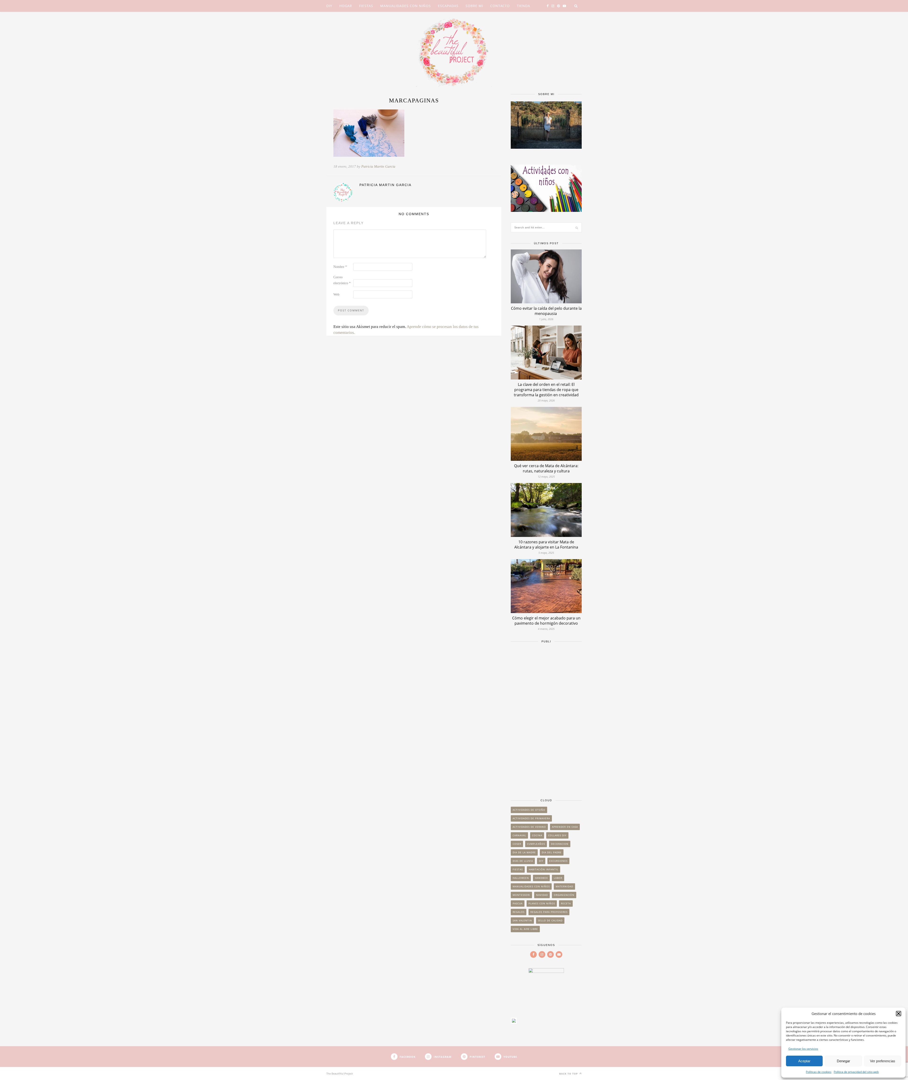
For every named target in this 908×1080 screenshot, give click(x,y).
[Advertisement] (546, 718)
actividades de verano (529, 826)
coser (517, 843)
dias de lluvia (523, 860)
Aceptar (804, 1061)
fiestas (518, 869)
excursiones (558, 860)
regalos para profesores (549, 912)
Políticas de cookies (818, 1072)
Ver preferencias (882, 1061)
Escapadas (448, 6)
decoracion (559, 843)
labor (558, 878)
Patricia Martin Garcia (378, 166)
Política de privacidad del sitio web (856, 1072)
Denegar (843, 1061)
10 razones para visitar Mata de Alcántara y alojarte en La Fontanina (546, 544)
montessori (521, 895)
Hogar (345, 6)
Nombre (340, 267)
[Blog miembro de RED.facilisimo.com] (514, 1022)
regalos (518, 912)
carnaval (519, 835)
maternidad (564, 886)
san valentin (522, 920)
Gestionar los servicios (803, 1049)
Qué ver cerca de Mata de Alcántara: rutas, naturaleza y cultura (546, 468)
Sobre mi (474, 6)
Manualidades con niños (405, 6)
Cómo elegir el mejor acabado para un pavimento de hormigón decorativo (546, 620)
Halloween (521, 878)
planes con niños (541, 903)
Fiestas (366, 6)
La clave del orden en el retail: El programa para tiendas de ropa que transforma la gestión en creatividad (546, 389)
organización (564, 895)
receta (566, 903)
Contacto (500, 6)
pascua (518, 903)
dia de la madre (524, 852)
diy (541, 860)
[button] (898, 1013)
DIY (329, 6)
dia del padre (552, 852)
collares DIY (557, 835)
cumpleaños (536, 843)
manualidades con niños (531, 886)
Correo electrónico (342, 280)
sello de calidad (550, 920)
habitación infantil (543, 869)
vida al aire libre (525, 929)
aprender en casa (565, 826)
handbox (541, 878)
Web (336, 294)
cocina (537, 835)
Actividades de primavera (531, 818)
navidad (542, 895)
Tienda (523, 6)
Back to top (569, 1073)
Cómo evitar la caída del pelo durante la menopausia (546, 311)
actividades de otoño (529, 809)
